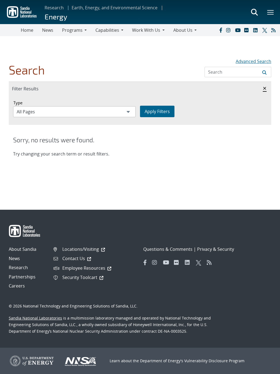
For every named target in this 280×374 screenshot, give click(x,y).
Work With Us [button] (146, 30)
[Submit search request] (264, 72)
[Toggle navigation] (10, 30)
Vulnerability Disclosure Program (214, 360)
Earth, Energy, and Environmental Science (115, 8)
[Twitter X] (265, 30)
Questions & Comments (167, 249)
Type (17, 102)
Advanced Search (253, 61)
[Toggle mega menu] (271, 12)
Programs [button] (72, 30)
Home (27, 30)
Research (54, 8)
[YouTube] (238, 30)
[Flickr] (247, 30)
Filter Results (31, 88)
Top (264, 368)
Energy (56, 16)
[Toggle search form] (254, 12)
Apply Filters (157, 111)
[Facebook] (220, 30)
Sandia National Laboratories (35, 318)
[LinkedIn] (256, 30)
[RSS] (274, 30)
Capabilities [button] (107, 30)
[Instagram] (229, 30)
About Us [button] (182, 30)
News (47, 30)
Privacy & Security (215, 249)
